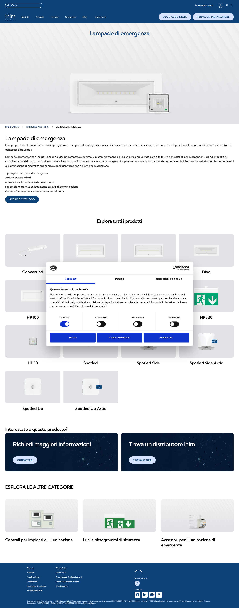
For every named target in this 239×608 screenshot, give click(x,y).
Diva (206, 271)
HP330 (206, 317)
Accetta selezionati (119, 337)
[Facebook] (137, 595)
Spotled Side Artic (206, 362)
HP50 (33, 362)
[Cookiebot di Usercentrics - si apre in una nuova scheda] (175, 268)
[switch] (101, 324)
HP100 (33, 317)
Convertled (32, 271)
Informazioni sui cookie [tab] (168, 278)
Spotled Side (148, 362)
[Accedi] (220, 5)
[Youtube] (152, 595)
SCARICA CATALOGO (22, 199)
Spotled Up (32, 408)
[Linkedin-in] (145, 595)
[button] (204, 5)
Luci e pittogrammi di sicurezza (111, 539)
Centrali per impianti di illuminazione (39, 539)
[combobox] (23, 5)
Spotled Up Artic (90, 408)
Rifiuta (73, 337)
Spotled (90, 362)
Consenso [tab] (71, 278)
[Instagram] (159, 595)
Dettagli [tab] (119, 278)
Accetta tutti (166, 337)
